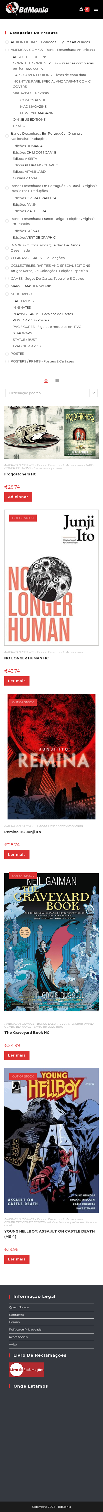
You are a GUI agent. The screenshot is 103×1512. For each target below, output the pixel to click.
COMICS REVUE (33, 100)
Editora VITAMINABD (29, 172)
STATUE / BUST (25, 340)
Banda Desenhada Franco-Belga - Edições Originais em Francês (53, 221)
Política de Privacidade (25, 1329)
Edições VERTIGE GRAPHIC (34, 237)
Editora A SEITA (25, 159)
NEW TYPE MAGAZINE (38, 113)
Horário (14, 1322)
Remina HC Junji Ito (22, 832)
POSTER (17, 354)
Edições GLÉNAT (26, 231)
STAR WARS (22, 333)
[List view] (57, 381)
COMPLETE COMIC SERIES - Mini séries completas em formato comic (53, 65)
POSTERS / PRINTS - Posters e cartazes (42, 361)
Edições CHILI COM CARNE (34, 152)
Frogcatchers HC (20, 474)
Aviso (13, 1344)
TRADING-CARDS (27, 346)
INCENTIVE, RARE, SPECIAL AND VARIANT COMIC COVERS (52, 84)
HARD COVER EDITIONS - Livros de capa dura (49, 75)
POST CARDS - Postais (31, 320)
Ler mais (17, 681)
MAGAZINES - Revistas (30, 93)
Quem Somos (19, 1307)
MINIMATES (22, 307)
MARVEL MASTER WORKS (31, 286)
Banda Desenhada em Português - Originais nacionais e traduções (46, 136)
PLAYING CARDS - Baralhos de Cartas (43, 314)
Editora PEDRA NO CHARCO (35, 165)
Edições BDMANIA (27, 146)
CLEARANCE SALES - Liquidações (37, 258)
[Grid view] (46, 381)
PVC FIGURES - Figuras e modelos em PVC (47, 327)
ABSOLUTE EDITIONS (30, 57)
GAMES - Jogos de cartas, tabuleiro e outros (47, 278)
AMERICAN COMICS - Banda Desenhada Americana (53, 50)
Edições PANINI (25, 204)
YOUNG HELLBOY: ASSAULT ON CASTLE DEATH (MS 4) (49, 1234)
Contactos (16, 1315)
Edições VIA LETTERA (29, 211)
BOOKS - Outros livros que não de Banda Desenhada (45, 247)
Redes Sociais (18, 1337)
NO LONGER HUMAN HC (26, 658)
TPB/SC (19, 126)
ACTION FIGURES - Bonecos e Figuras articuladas (50, 42)
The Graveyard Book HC (27, 1032)
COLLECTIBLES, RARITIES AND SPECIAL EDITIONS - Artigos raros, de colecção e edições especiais (51, 268)
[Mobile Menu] (94, 9)
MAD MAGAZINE (33, 106)
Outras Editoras (25, 178)
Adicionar (18, 497)
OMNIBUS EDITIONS (29, 119)
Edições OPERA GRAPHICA (34, 198)
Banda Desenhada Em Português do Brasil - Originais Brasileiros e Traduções (54, 188)
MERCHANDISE (23, 294)
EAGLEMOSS (23, 301)
